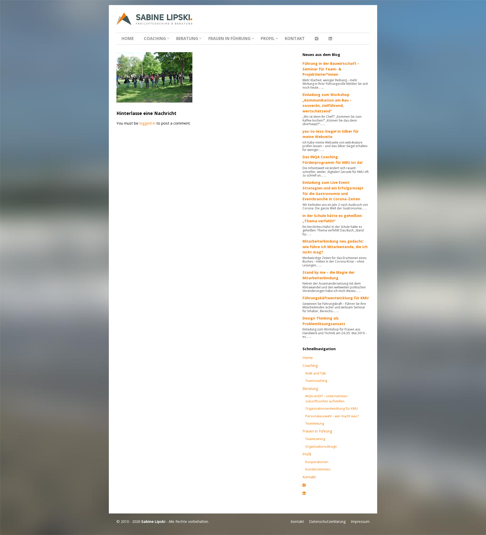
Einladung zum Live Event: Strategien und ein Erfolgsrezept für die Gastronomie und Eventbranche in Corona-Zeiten (332, 190)
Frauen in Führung (229, 38)
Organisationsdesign (321, 446)
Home (128, 38)
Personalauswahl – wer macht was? (332, 416)
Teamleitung (314, 423)
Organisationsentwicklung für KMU (331, 408)
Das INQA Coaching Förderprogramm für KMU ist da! (332, 159)
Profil (268, 38)
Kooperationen (316, 462)
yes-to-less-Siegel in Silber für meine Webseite (330, 134)
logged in (147, 123)
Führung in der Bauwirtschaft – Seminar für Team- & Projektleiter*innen (330, 69)
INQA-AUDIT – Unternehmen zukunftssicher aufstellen (326, 398)
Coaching (155, 38)
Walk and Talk (315, 373)
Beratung (187, 38)
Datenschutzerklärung (327, 521)
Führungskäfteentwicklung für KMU (335, 297)
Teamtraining (315, 439)
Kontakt (295, 38)
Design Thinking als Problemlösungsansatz (323, 321)
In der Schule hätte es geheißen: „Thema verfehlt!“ (332, 218)
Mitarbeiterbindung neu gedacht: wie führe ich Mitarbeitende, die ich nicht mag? (335, 246)
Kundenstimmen (318, 469)
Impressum (360, 521)
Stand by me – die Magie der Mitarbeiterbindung (328, 275)
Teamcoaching (316, 380)
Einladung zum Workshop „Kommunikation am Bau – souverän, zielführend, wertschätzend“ (327, 102)
